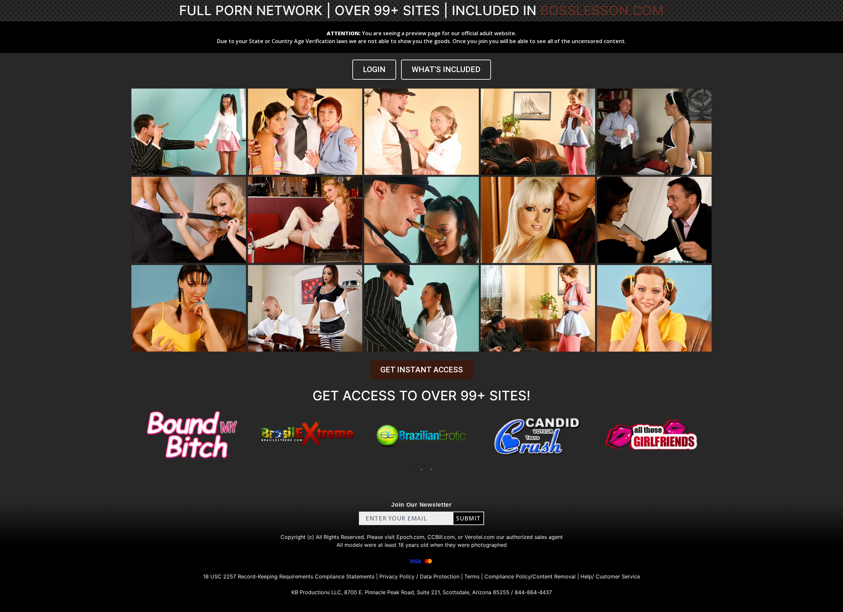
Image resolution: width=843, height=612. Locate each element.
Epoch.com (410, 537)
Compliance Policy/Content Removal (530, 576)
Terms (471, 576)
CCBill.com (441, 537)
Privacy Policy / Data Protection (419, 576)
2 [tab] (421, 469)
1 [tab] (411, 469)
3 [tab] (431, 469)
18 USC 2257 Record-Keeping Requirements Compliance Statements (288, 576)
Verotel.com (480, 537)
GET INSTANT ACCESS (421, 369)
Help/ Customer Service (610, 576)
